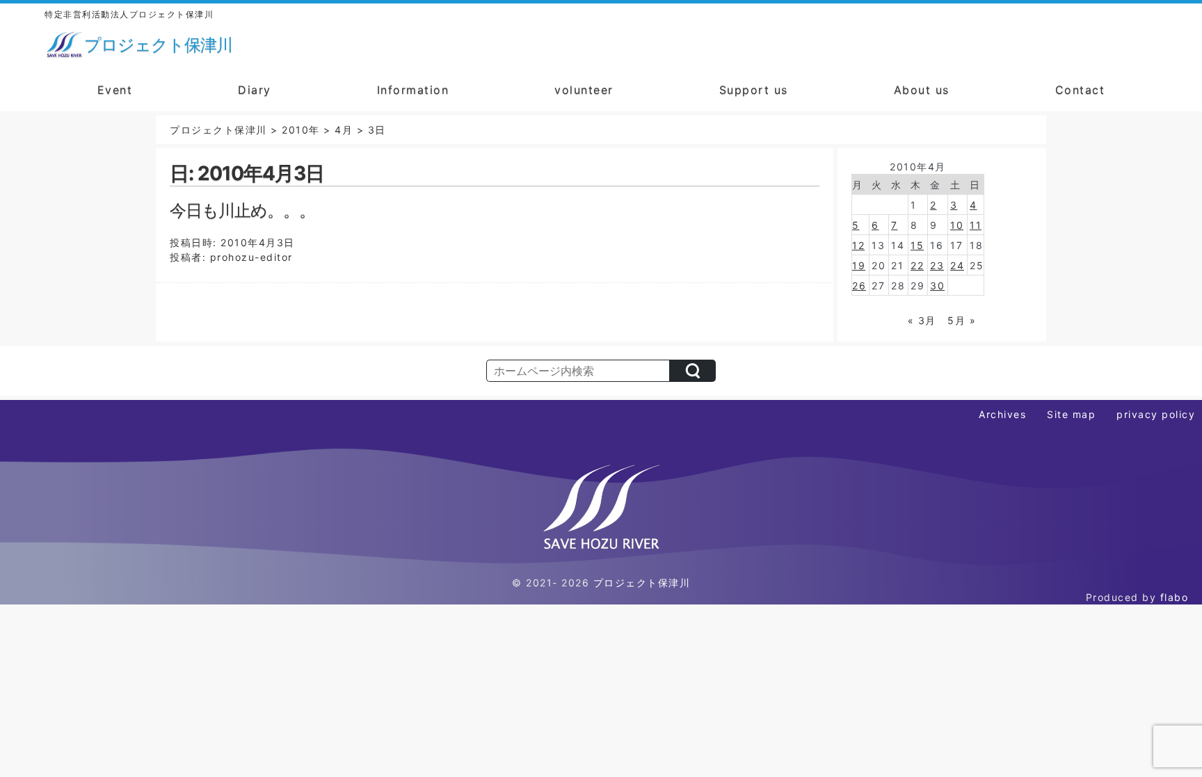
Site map (1071, 414)
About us (921, 90)
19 (858, 265)
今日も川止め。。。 (242, 210)
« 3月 (922, 320)
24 (957, 265)
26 (859, 285)
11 (975, 225)
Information (413, 90)
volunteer (584, 90)
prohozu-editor (251, 257)
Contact (1080, 90)
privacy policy (1155, 414)
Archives (1002, 414)
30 (937, 285)
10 (956, 225)
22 (917, 265)
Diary (254, 90)
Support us (753, 90)
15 (917, 245)
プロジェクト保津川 (642, 582)
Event (115, 90)
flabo (1174, 597)
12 (858, 245)
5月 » (961, 320)
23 (937, 265)
